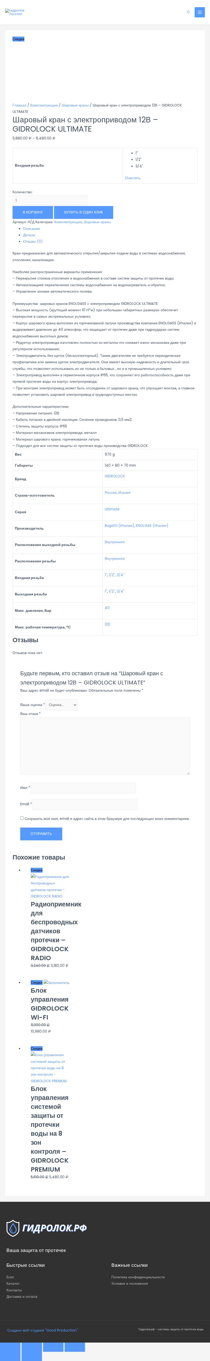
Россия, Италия (118, 492)
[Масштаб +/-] (75, 1347)
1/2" (112, 575)
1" (106, 575)
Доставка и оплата (21, 1296)
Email (26, 804)
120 (107, 624)
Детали (29, 235)
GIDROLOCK (115, 476)
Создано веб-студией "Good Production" (42, 1330)
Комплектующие (44, 105)
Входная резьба (29, 165)
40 (107, 607)
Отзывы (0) (33, 241)
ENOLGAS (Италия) (152, 525)
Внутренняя (115, 542)
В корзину (33, 212)
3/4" (120, 575)
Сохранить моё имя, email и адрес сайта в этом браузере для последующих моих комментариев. (107, 818)
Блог (10, 1277)
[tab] (110, 229)
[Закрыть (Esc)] (10, 1347)
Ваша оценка (32, 704)
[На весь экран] (53, 1347)
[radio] (165, 153)
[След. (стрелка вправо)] (32, 1356)
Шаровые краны (75, 105)
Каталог (12, 1283)
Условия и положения (129, 1283)
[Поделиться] (32, 1347)
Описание (31, 228)
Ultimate (112, 509)
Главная (19, 105)
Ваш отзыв (30, 713)
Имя (25, 787)
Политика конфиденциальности (138, 1277)
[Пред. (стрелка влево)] (10, 1356)
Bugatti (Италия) (119, 525)
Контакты (14, 1290)
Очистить (132, 178)
